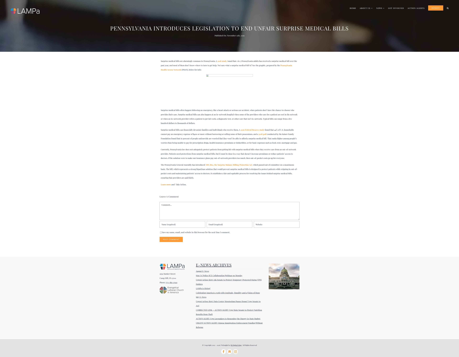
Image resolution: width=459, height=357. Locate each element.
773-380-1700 (171, 282)
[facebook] (223, 351)
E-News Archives (214, 264)
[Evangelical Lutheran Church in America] (171, 287)
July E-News (201, 297)
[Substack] (229, 351)
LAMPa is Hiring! (203, 288)
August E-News (202, 271)
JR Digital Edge (236, 345)
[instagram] (235, 351)
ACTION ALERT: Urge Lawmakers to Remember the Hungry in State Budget (228, 318)
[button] (448, 7)
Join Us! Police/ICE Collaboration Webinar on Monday (219, 275)
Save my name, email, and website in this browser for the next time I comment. (196, 232)
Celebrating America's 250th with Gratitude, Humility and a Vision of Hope (228, 292)
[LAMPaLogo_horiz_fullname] (172, 264)
